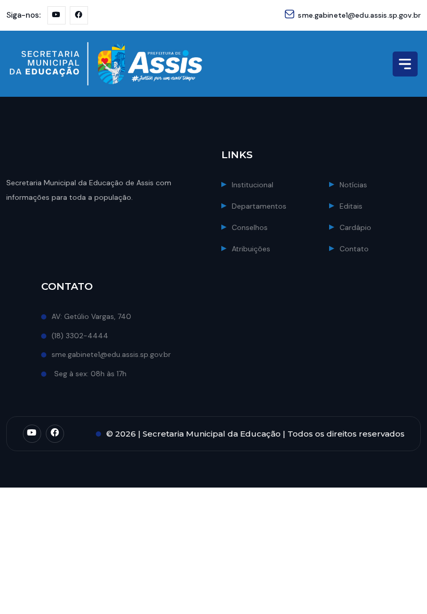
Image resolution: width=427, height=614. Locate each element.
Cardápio (355, 227)
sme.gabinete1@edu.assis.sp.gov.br (359, 15)
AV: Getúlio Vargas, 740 (91, 316)
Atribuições (251, 248)
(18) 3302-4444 (80, 335)
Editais (351, 206)
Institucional (252, 184)
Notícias (353, 184)
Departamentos (259, 206)
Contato (354, 248)
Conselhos (250, 227)
